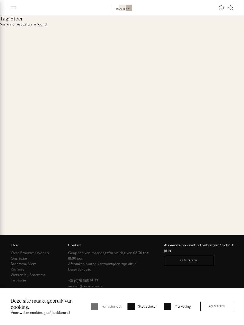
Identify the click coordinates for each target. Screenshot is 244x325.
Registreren (188, 260)
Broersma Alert (23, 263)
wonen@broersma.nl (85, 286)
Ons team (19, 258)
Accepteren (217, 306)
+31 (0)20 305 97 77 (83, 280)
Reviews (17, 269)
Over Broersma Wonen (30, 253)
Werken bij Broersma (28, 274)
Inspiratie (18, 280)
